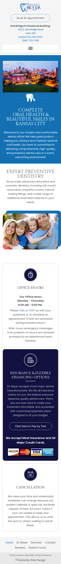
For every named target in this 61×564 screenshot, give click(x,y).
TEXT (32, 310)
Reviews (20, 547)
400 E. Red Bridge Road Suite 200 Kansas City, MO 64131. (30, 33)
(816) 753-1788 (30, 40)
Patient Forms (37, 547)
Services (36, 542)
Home (9, 542)
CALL (22, 310)
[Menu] (30, 48)
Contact (50, 542)
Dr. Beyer (22, 542)
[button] (30, 18)
